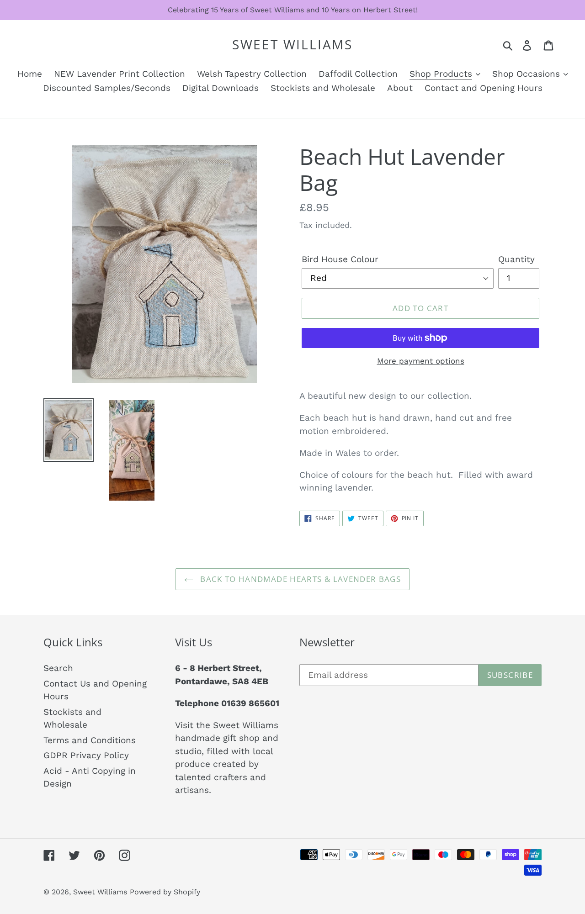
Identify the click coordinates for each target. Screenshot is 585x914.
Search (58, 668)
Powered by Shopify (165, 892)
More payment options (420, 360)
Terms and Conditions (89, 740)
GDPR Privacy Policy (86, 755)
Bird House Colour (340, 259)
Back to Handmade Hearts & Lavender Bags (299, 579)
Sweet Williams (292, 45)
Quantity (516, 259)
